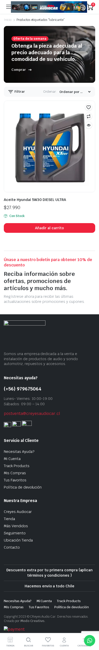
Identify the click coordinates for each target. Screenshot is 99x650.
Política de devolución (23, 487)
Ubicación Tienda (18, 540)
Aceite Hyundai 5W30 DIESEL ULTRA (35, 199)
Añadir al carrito (49, 228)
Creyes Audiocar (18, 511)
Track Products (16, 466)
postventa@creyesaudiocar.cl (32, 413)
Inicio (7, 20)
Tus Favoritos (15, 480)
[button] (88, 107)
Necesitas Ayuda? (19, 451)
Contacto (12, 547)
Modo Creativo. (32, 621)
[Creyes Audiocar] (49, 7)
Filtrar (19, 91)
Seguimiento (15, 533)
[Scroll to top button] (91, 627)
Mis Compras (15, 473)
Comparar (88, 116)
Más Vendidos (16, 526)
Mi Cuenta (12, 458)
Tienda (9, 519)
